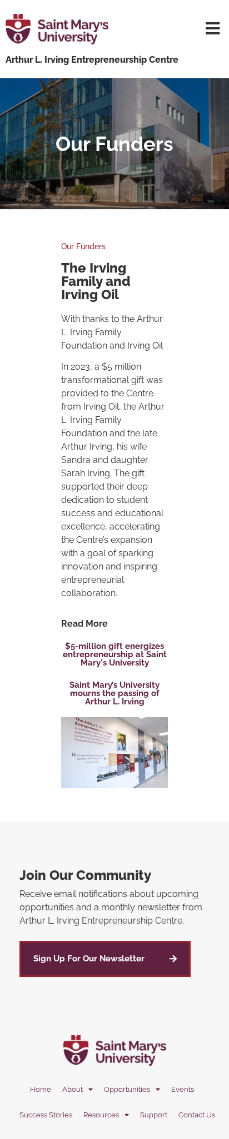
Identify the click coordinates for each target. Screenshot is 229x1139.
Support (153, 1115)
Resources (101, 1115)
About (72, 1089)
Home (40, 1089)
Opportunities (127, 1089)
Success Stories (45, 1115)
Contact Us (196, 1115)
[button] (114, 654)
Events (182, 1089)
